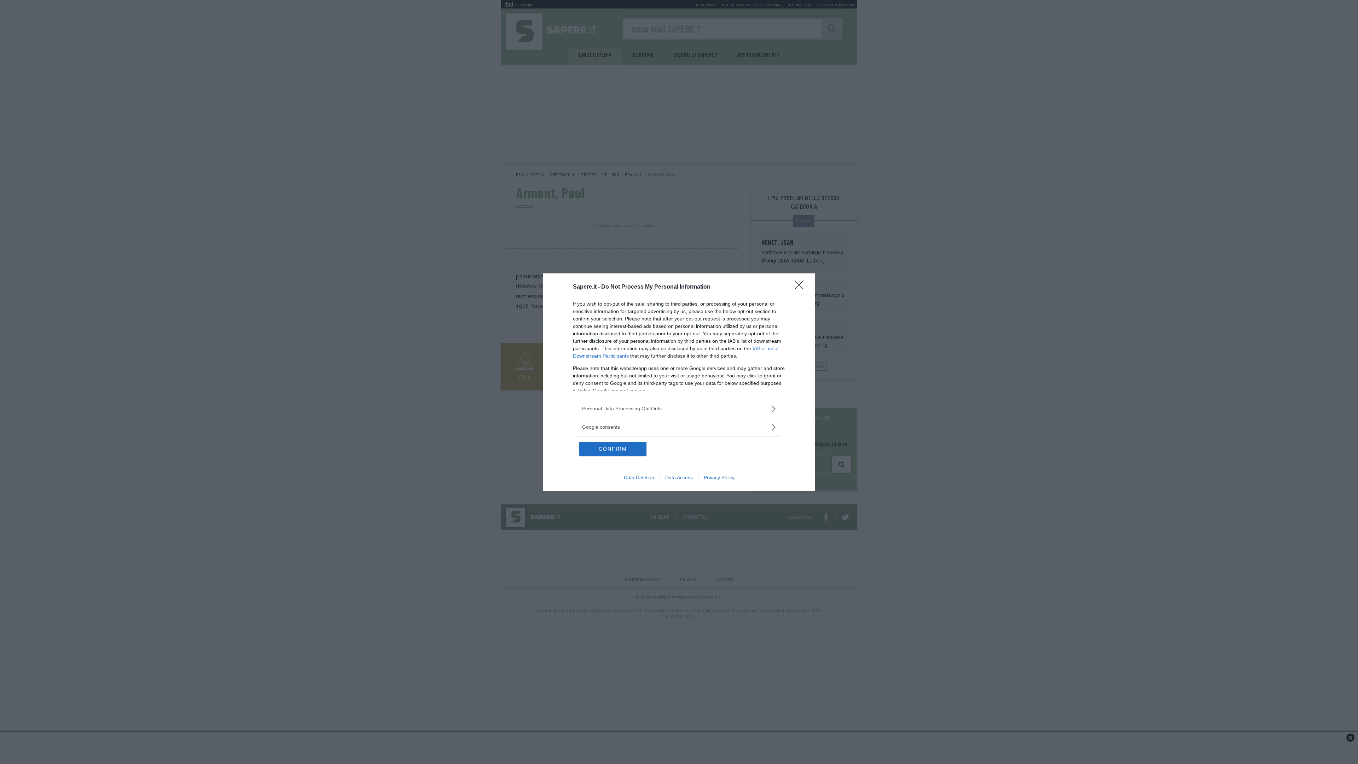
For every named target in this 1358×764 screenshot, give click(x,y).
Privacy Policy (719, 477)
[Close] (801, 287)
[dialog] (679, 382)
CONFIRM (613, 449)
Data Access (679, 477)
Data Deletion (639, 477)
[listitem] (679, 408)
